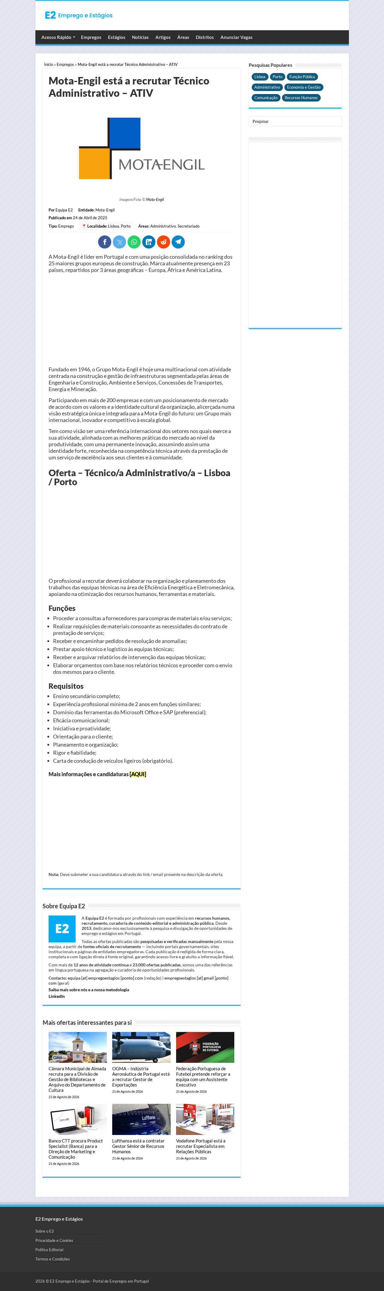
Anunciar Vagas (236, 37)
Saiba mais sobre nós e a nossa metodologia (89, 989)
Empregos (91, 37)
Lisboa (113, 226)
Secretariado (189, 226)
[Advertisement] (141, 319)
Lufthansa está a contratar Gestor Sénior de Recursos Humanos (138, 1146)
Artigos (163, 37)
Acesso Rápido (56, 37)
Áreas (183, 37)
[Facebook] (104, 242)
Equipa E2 (64, 210)
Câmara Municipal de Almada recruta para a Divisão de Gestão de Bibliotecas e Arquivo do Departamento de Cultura (77, 1079)
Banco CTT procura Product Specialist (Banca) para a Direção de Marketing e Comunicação (76, 1149)
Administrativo (163, 226)
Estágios (116, 37)
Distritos (205, 37)
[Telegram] (178, 242)
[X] (119, 242)
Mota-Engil (155, 199)
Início (48, 64)
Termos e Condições (52, 1259)
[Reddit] (163, 242)
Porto (125, 226)
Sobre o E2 (44, 1231)
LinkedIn (57, 996)
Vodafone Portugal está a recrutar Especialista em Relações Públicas (201, 1146)
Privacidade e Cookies (54, 1240)
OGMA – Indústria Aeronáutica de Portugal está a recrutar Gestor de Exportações (141, 1076)
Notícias (140, 37)
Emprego (66, 226)
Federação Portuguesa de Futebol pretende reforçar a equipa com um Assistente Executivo (203, 1076)
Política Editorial (49, 1249)
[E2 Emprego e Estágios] (79, 15)
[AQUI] (138, 774)
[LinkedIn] (148, 242)
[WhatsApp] (134, 242)
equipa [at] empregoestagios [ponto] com (105, 977)
